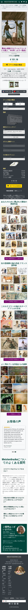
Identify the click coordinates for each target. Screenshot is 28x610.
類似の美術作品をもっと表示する (14, 258)
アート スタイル (9, 5)
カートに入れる (15, 186)
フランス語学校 (22, 5)
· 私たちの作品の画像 (9, 583)
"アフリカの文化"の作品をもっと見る (14, 359)
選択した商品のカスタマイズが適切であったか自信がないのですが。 (14, 516)
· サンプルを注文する (9, 592)
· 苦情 (3, 590)
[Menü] (1, 1)
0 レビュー (16, 94)
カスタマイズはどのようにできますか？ (14, 470)
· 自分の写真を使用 (9, 571)
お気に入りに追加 (20, 91)
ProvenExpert (9, 445)
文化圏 (16, 5)
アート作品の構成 (15, 65)
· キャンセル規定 (4, 587)
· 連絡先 (4, 573)
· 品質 (9, 580)
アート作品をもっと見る (14, 414)
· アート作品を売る (9, 577)
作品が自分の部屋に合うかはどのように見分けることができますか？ (14, 500)
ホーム (2, 5)
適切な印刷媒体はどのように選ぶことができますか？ (14, 508)
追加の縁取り (6, 107)
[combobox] (14, 109)
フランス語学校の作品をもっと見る (14, 301)
